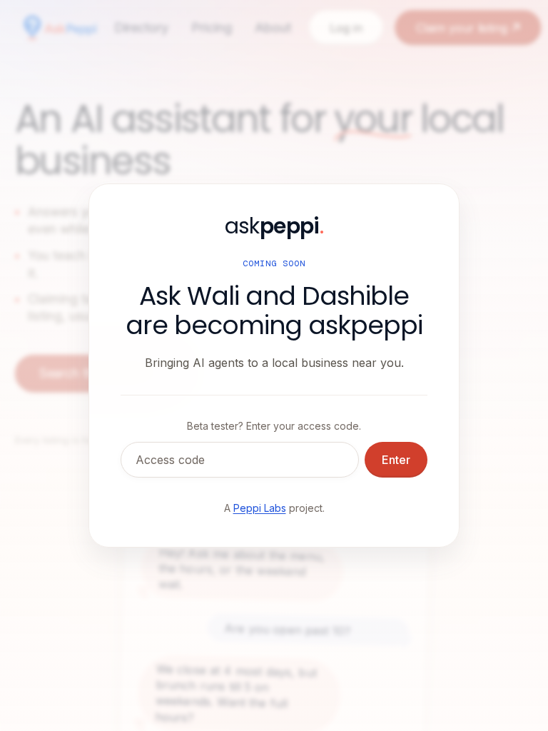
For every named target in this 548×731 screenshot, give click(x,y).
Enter (396, 460)
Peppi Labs (259, 508)
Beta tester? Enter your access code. (274, 426)
